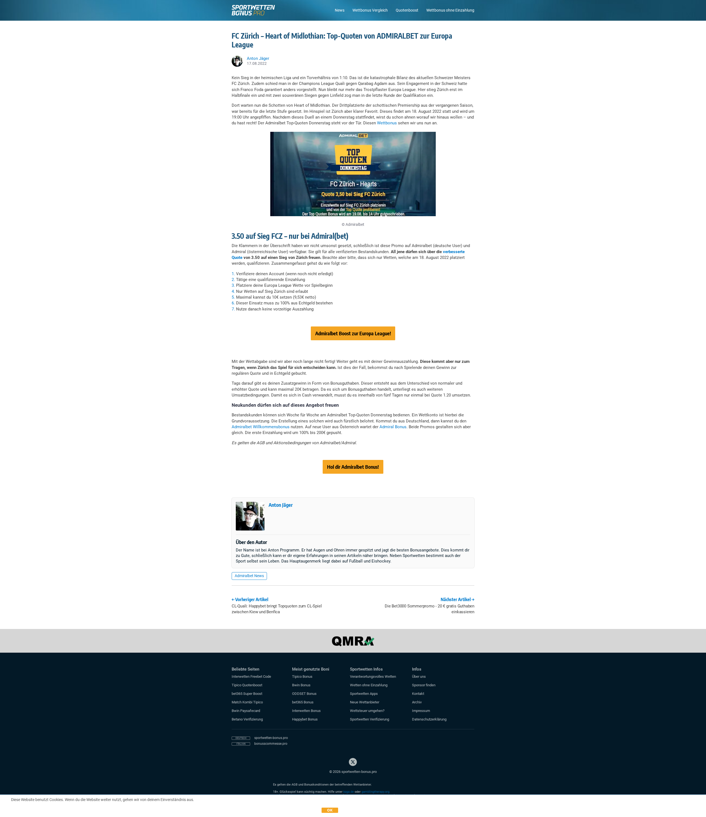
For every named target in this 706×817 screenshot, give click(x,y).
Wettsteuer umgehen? (367, 711)
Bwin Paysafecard (246, 711)
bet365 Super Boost (247, 694)
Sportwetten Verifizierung (369, 719)
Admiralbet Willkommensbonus (261, 426)
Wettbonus (387, 122)
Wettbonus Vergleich (370, 10)
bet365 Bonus (303, 702)
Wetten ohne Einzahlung (368, 685)
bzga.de (348, 792)
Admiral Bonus (393, 426)
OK (330, 810)
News (339, 10)
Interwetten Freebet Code (251, 676)
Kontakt (418, 694)
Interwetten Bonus (306, 711)
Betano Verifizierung (247, 719)
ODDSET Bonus (304, 694)
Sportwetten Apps (364, 694)
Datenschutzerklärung (429, 719)
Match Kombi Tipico (247, 702)
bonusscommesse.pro (270, 744)
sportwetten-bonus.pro (271, 738)
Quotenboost (407, 10)
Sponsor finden (423, 685)
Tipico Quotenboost (247, 685)
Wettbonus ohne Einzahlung (450, 10)
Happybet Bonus (305, 719)
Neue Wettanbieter (364, 702)
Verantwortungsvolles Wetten (373, 676)
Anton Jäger (281, 505)
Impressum (421, 711)
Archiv (417, 702)
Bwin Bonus (301, 685)
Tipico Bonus (302, 676)
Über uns (419, 676)
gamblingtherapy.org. (376, 792)
